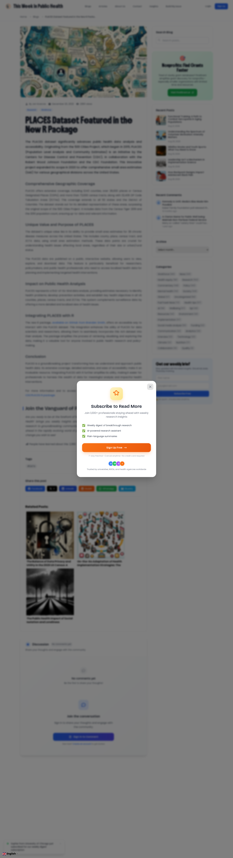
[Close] (150, 387)
